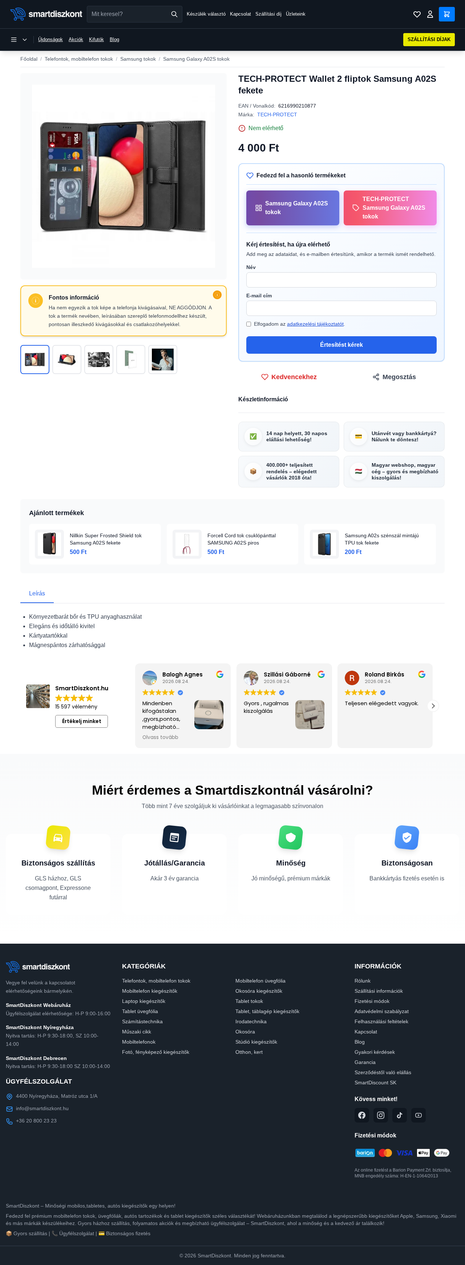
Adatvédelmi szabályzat (382, 1011)
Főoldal (28, 59)
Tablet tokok (249, 1001)
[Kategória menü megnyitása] (19, 39)
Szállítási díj (268, 14)
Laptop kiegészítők (143, 1001)
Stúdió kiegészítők (256, 1042)
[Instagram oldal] (380, 1115)
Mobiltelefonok (138, 1042)
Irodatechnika (251, 1021)
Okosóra (245, 1032)
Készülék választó (206, 14)
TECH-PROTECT (277, 114)
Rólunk (363, 981)
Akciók (76, 39)
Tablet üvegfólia (140, 1011)
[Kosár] (447, 14)
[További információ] (217, 294)
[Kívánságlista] (417, 14)
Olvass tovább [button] (159, 737)
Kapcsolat (240, 14)
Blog (114, 39)
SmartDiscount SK (375, 1082)
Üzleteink (296, 14)
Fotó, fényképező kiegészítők (155, 1052)
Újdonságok (50, 39)
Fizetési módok (372, 1001)
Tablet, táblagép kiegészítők (267, 1011)
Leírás (37, 593)
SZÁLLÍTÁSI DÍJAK (429, 39)
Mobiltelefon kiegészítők (149, 991)
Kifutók (96, 39)
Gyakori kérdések (375, 1052)
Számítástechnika (142, 1021)
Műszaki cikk (136, 1032)
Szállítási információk (379, 991)
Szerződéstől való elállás (383, 1072)
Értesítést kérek (341, 345)
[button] (433, 705)
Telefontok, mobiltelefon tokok (79, 59)
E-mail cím (259, 295)
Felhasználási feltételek (381, 1021)
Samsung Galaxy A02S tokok (196, 59)
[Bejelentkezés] (430, 14)
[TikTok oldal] (399, 1115)
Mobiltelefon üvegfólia (260, 981)
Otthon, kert (249, 1052)
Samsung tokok (138, 59)
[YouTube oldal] (418, 1115)
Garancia (365, 1062)
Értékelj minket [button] (81, 721)
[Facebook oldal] (362, 1115)
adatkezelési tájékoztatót (315, 324)
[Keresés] (174, 14)
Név (251, 267)
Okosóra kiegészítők (258, 991)
